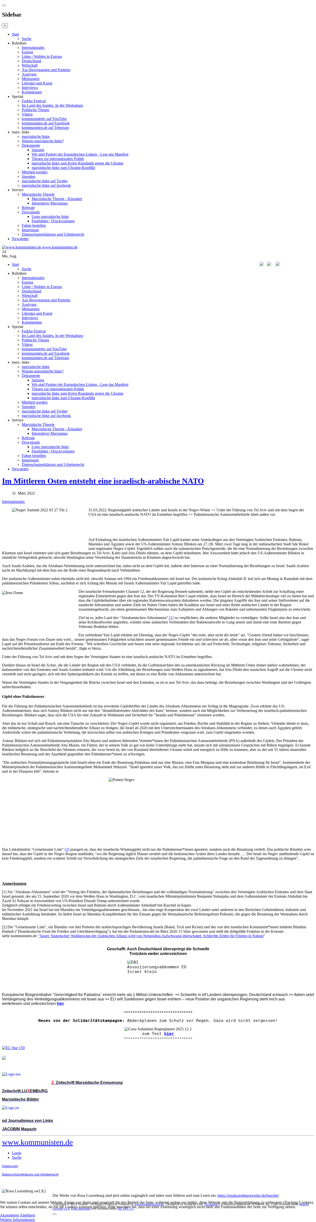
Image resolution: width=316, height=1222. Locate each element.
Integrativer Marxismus (50, 203)
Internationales (33, 47)
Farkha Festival (34, 101)
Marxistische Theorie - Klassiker (57, 199)
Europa (27, 52)
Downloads (31, 212)
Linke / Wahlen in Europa (42, 56)
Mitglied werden (34, 172)
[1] (171, 618)
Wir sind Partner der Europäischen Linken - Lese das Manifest (80, 154)
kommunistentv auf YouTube (44, 119)
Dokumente (31, 145)
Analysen (29, 74)
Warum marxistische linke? (43, 141)
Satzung (38, 150)
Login (16, 1153)
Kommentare (32, 92)
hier (169, 1033)
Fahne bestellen (34, 225)
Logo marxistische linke (50, 216)
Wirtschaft (30, 65)
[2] (67, 849)
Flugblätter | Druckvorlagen (53, 221)
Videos (27, 114)
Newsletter (20, 239)
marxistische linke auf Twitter (45, 181)
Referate (28, 208)
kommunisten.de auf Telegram (45, 127)
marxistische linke (36, 136)
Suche (26, 39)
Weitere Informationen (17, 1220)
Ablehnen (27, 1215)
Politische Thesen (35, 110)
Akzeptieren (9, 1215)
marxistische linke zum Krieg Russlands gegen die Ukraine (77, 163)
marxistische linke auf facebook (46, 185)
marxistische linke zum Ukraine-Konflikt (63, 168)
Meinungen (31, 79)
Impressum (30, 230)
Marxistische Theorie (38, 194)
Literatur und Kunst (37, 83)
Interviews (30, 87)
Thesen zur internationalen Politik (58, 159)
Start (15, 34)
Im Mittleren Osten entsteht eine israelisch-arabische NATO (103, 480)
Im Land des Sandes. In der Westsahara (52, 105)
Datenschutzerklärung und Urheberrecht (53, 234)
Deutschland (31, 61)
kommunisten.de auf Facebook (46, 123)
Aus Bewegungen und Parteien (46, 70)
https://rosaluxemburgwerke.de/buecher (248, 1195)
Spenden (28, 176)
